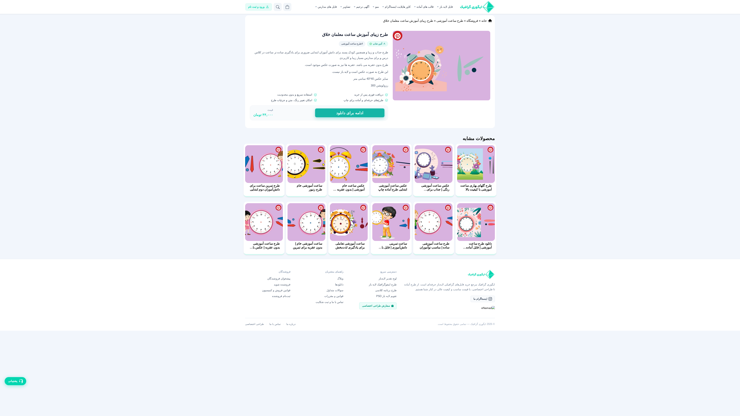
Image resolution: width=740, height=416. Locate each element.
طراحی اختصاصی (254, 324)
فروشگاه (472, 20)
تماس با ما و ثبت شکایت (329, 302)
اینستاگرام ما (480, 298)
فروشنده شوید (282, 284)
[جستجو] (278, 7)
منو (377, 6)
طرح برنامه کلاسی (386, 290)
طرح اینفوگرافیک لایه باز (383, 284)
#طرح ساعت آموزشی (352, 43)
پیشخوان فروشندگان (278, 278)
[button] (441, 65)
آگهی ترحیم (362, 6)
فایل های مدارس (327, 6)
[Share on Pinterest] (490, 150)
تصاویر (346, 6)
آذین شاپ (377, 43)
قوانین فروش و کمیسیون (276, 290)
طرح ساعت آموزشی (449, 20)
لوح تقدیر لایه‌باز (388, 278)
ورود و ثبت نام (256, 6)
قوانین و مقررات (333, 296)
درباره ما (291, 324)
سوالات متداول (334, 290)
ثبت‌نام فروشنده (281, 296)
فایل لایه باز (446, 6)
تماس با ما (275, 324)
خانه (484, 20)
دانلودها (339, 284)
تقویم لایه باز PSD (386, 296)
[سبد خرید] (287, 7)
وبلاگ (340, 278)
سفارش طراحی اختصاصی (376, 305)
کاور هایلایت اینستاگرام (398, 6)
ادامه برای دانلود (349, 113)
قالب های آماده (425, 6)
